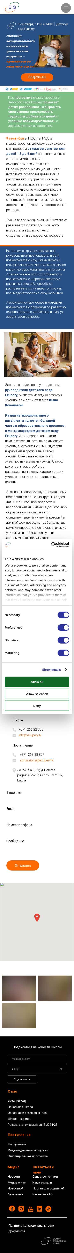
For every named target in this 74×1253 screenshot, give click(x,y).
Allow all (37, 682)
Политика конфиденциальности (31, 1225)
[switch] (63, 627)
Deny (37, 706)
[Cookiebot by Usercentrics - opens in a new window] (52, 544)
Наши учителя (42, 1182)
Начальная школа (20, 1107)
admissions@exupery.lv (37, 760)
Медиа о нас (17, 1182)
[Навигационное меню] (66, 8)
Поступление (17, 1144)
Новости (14, 1176)
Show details (51, 669)
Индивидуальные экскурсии (28, 1150)
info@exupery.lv (30, 735)
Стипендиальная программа (28, 1156)
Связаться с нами (45, 1176)
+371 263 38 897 (32, 755)
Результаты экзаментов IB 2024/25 (32, 1125)
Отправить (23, 865)
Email (10, 809)
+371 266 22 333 (31, 729)
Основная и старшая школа (27, 1113)
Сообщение (15, 841)
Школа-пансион (19, 1119)
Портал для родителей (48, 1188)
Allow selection (37, 693)
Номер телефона (19, 825)
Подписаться (22, 1079)
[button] (37, 918)
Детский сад (17, 1101)
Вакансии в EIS (42, 1194)
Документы (16, 1231)
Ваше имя (14, 793)
